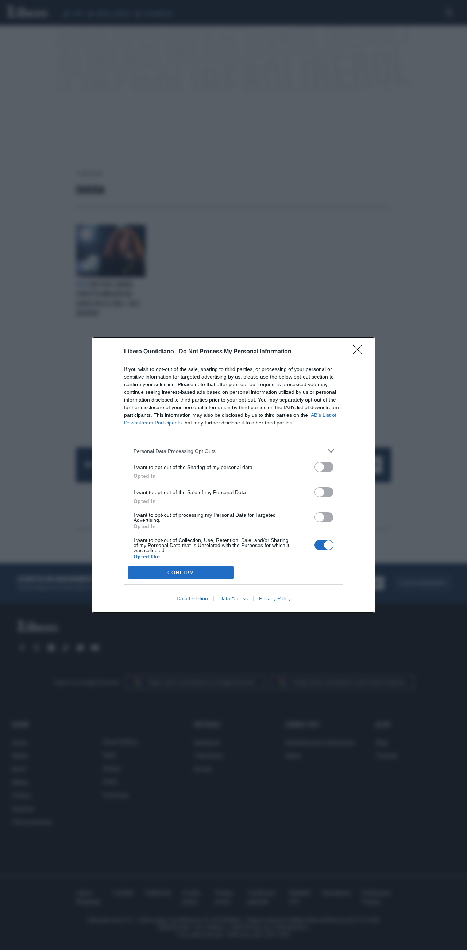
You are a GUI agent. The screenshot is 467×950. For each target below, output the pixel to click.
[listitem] (233, 451)
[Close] (360, 352)
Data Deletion (192, 598)
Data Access (233, 598)
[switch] (323, 467)
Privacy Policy (275, 598)
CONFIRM (180, 572)
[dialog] (233, 475)
